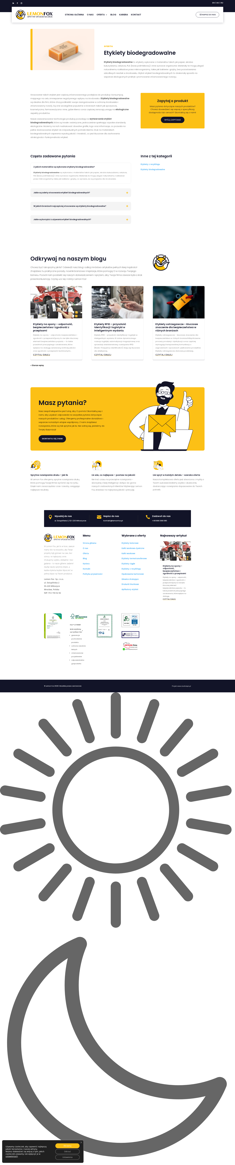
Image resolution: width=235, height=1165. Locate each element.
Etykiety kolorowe (130, 543)
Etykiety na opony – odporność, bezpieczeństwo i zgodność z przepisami (53, 327)
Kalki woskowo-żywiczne (133, 548)
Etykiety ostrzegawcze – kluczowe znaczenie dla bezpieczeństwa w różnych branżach (176, 327)
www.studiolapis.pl (184, 686)
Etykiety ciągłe (128, 563)
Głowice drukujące (130, 579)
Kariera (123, 14)
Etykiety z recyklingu (150, 164)
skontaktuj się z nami (52, 439)
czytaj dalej (41, 354)
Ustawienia (67, 1157)
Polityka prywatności (92, 574)
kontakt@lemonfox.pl (113, 520)
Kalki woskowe (128, 553)
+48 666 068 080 (159, 520)
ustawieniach (12, 1156)
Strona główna (74, 14)
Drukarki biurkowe (130, 584)
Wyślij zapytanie (172, 120)
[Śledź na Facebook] (17, 3)
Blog (113, 14)
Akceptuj (67, 1145)
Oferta (101, 14)
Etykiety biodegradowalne (153, 169)
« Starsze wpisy (37, 365)
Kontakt (136, 14)
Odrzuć (67, 1151)
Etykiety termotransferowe (134, 558)
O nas (90, 14)
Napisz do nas (209, 14)
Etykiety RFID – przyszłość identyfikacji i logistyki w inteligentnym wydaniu (110, 327)
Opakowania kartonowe (133, 574)
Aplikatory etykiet (130, 589)
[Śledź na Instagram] (21, 3)
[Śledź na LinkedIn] (13, 3)
